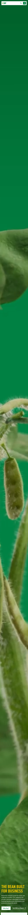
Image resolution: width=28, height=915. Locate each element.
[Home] (4, 3)
